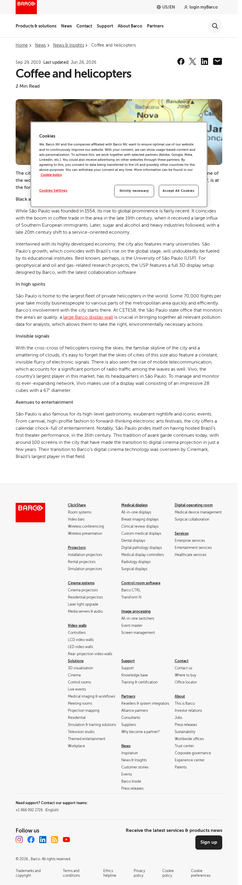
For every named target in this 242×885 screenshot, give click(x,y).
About (180, 696)
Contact (84, 26)
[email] (217, 61)
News (66, 26)
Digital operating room (194, 505)
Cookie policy (51, 175)
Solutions (76, 661)
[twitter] (192, 61)
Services (182, 533)
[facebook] (180, 61)
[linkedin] (204, 61)
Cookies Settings (53, 190)
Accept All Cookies (178, 191)
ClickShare (77, 505)
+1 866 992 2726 (37, 810)
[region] (118, 164)
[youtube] (66, 839)
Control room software (141, 583)
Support (105, 26)
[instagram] (19, 839)
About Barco (130, 26)
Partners (155, 26)
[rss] (54, 839)
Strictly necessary (134, 191)
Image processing (136, 611)
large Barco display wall (88, 317)
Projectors (77, 548)
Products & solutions (36, 26)
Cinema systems (81, 583)
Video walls (77, 626)
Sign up (208, 842)
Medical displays (134, 505)
